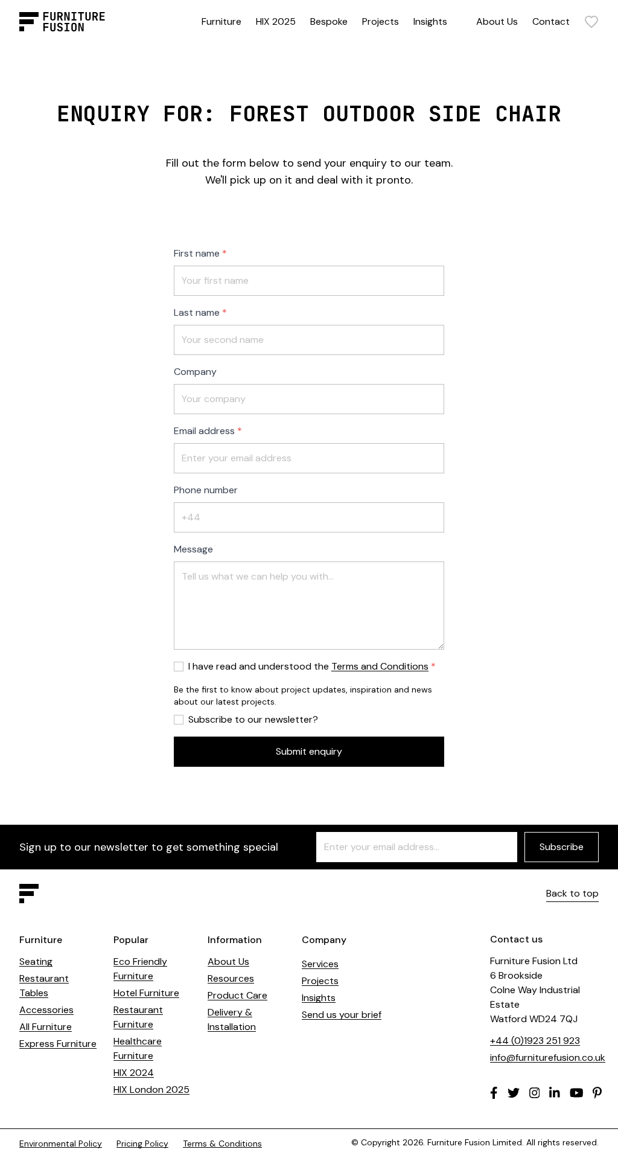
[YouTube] (577, 1093)
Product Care (237, 995)
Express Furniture (58, 1043)
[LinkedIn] (554, 1093)
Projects (380, 21)
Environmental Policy (60, 1143)
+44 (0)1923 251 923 (535, 1040)
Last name (197, 312)
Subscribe (562, 846)
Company (195, 371)
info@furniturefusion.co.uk (547, 1057)
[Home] (62, 21)
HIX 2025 (276, 21)
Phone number (206, 490)
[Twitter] (514, 1093)
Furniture (221, 21)
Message (193, 549)
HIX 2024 (133, 1072)
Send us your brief (341, 1014)
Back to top (572, 893)
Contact (551, 21)
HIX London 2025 (151, 1089)
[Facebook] (494, 1093)
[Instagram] (534, 1093)
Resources (231, 978)
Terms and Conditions (379, 666)
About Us (497, 21)
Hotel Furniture (146, 993)
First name (197, 253)
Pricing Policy (142, 1143)
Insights (430, 21)
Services (320, 964)
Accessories (46, 1009)
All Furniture (45, 1026)
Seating (36, 961)
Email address (204, 430)
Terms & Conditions (222, 1143)
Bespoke (329, 21)
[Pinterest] (597, 1093)
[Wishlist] (591, 21)
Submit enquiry (309, 751)
